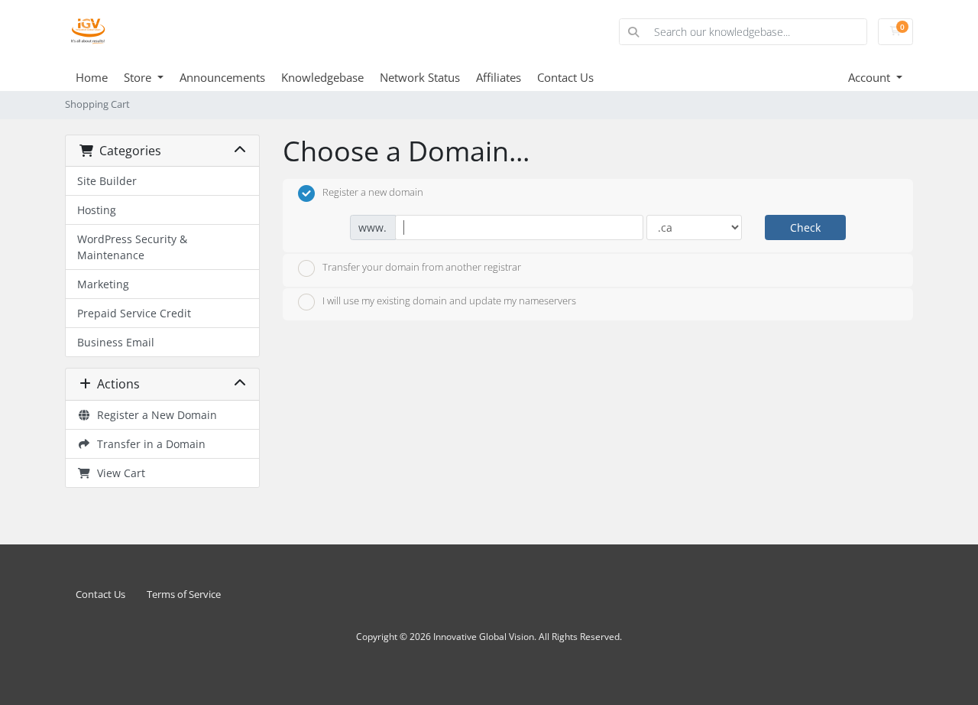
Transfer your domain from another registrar (421, 267)
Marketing (103, 284)
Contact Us (565, 77)
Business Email (115, 342)
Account (870, 77)
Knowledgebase (322, 77)
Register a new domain (372, 192)
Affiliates (498, 77)
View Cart (118, 473)
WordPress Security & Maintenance (132, 247)
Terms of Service (184, 594)
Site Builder (107, 181)
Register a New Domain (154, 415)
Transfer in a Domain (148, 444)
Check (805, 227)
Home (92, 77)
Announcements (222, 77)
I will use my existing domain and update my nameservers (449, 301)
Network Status (420, 77)
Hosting (96, 210)
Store (139, 77)
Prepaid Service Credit (134, 313)
